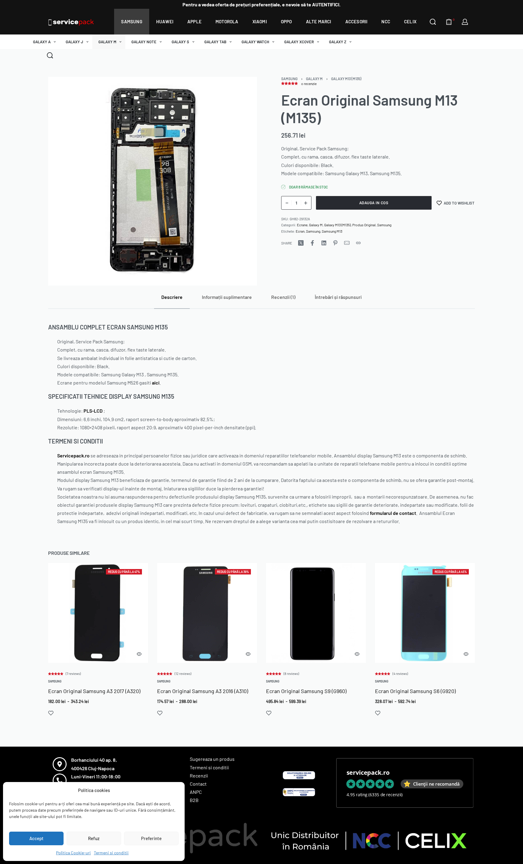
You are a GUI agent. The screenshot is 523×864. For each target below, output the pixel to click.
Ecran (300, 231)
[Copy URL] (358, 243)
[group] (98, 613)
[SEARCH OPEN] (432, 21)
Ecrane (302, 225)
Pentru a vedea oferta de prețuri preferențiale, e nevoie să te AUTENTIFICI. (261, 4)
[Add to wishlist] (51, 713)
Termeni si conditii (111, 852)
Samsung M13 (332, 231)
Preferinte (151, 838)
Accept (36, 838)
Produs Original (364, 225)
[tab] (172, 297)
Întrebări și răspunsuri (338, 297)
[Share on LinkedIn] (324, 243)
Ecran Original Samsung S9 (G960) (306, 691)
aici (156, 382)
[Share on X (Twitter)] (301, 243)
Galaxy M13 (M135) (346, 79)
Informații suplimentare (227, 297)
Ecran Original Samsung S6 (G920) (415, 691)
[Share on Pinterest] (335, 243)
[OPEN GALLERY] (152, 181)
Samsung (289, 79)
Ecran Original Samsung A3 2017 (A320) (94, 691)
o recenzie (309, 83)
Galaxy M (314, 79)
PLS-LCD (93, 411)
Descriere (172, 297)
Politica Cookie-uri (73, 852)
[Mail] (347, 243)
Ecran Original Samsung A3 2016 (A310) (202, 691)
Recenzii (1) (283, 297)
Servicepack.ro (73, 455)
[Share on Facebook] (312, 243)
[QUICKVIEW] (139, 654)
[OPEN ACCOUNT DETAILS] (465, 21)
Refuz (94, 838)
